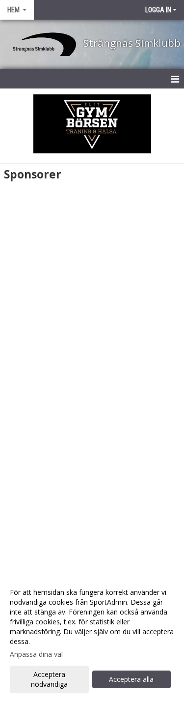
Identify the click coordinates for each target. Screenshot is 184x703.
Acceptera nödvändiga (49, 679)
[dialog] (92, 638)
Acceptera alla (131, 679)
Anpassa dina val (36, 654)
